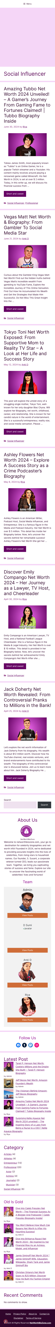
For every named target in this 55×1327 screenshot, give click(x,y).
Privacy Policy (19, 1314)
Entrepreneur (10, 1163)
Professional (31, 203)
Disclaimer (18, 1318)
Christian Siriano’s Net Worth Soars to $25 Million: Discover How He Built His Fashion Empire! (33, 1275)
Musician (10, 1184)
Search (7, 800)
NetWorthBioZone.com (40, 1323)
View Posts (27, 915)
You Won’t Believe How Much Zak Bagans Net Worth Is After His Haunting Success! (33, 1228)
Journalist (11, 1180)
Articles (8, 1154)
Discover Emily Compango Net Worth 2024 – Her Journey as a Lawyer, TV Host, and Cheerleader (27, 582)
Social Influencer (15, 203)
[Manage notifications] (6, 1321)
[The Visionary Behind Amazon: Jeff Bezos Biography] (8, 1094)
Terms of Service (33, 1318)
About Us (33, 1314)
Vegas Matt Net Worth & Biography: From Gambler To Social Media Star (27, 225)
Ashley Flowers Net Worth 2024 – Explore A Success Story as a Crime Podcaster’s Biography (26, 465)
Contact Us (45, 1314)
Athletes (8, 1158)
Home (8, 1314)
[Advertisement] (27, 36)
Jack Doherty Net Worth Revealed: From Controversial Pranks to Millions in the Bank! (27, 697)
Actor (9, 1171)
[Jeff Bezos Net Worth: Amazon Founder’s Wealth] (8, 1084)
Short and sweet (15, 193)
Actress (10, 1176)
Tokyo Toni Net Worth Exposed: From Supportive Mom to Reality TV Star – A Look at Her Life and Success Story (26, 345)
